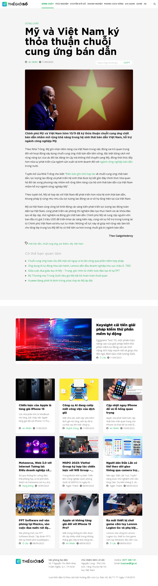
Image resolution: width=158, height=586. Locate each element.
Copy (127, 62)
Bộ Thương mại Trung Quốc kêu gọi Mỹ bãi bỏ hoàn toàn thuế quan (67, 275)
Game (139, 4)
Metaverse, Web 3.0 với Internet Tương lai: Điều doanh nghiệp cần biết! (35, 467)
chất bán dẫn (34, 243)
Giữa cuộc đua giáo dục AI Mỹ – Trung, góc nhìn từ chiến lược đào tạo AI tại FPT (74, 270)
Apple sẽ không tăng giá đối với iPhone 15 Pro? (76, 524)
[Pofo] (15, 4)
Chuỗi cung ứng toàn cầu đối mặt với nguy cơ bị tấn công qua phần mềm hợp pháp (76, 261)
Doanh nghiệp (95, 4)
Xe (145, 4)
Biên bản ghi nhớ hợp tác (80, 174)
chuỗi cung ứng (50, 243)
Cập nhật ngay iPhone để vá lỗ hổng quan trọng (121, 409)
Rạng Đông (27, 485)
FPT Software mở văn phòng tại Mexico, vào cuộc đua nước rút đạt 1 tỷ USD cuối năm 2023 (35, 524)
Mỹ (71, 243)
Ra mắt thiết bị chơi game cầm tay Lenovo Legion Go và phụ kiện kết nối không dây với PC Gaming (121, 524)
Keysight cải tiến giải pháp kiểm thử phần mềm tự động (115, 329)
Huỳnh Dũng (72, 428)
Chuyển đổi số (78, 4)
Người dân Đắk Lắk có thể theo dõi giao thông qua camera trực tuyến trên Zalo (122, 467)
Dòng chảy (48, 4)
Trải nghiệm (61, 4)
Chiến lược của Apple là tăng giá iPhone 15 (35, 407)
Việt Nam (78, 243)
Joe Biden (64, 243)
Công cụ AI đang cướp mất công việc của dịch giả (78, 409)
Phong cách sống (114, 4)
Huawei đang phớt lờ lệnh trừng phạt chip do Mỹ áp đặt (60, 280)
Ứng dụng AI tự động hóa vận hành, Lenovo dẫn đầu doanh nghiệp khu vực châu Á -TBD (79, 265)
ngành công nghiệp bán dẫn (116, 161)
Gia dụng (130, 4)
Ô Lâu (103, 357)
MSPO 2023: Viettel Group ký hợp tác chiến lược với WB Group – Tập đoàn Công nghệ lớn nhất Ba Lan (78, 467)
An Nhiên (33, 61)
